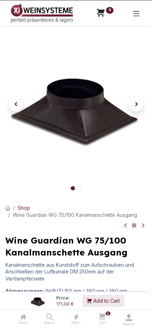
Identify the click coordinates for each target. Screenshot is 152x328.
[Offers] (76, 317)
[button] (16, 104)
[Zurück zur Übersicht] (134, 225)
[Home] (23, 317)
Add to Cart (106, 301)
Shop (24, 208)
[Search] (49, 317)
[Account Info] (128, 317)
